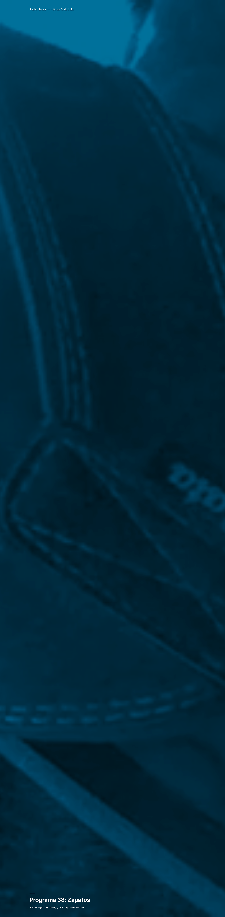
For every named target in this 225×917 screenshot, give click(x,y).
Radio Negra (38, 9)
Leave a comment (76, 907)
